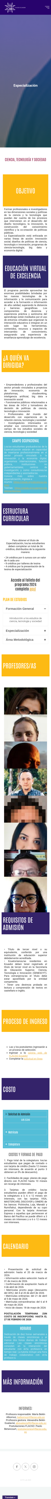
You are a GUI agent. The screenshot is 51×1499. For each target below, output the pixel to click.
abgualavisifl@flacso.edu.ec (31, 1423)
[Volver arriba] (41, 1489)
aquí (32, 588)
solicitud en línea (33, 1058)
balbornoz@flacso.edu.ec (31, 1417)
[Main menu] (47, 7)
